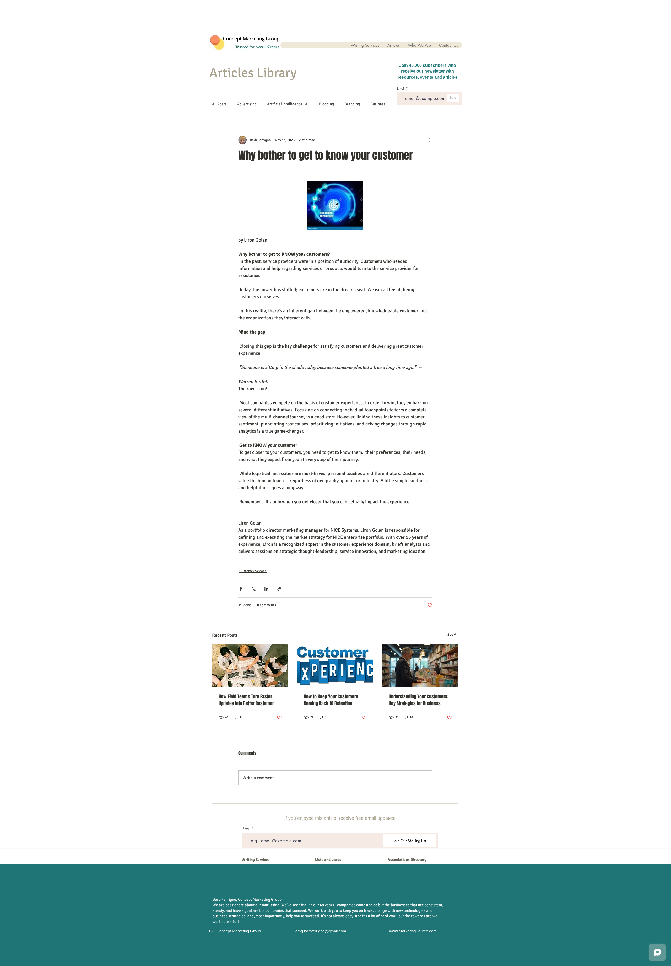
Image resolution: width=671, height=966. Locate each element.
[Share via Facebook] (240, 588)
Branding (352, 104)
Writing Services (255, 859)
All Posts (219, 104)
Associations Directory (407, 859)
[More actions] (429, 140)
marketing (270, 905)
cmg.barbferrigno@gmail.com (320, 931)
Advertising (247, 104)
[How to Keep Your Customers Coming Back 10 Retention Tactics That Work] (335, 665)
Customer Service (253, 571)
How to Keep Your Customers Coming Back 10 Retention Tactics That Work (331, 700)
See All (452, 634)
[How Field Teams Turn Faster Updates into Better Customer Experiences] (250, 665)
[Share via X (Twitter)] (253, 588)
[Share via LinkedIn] (266, 588)
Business (378, 104)
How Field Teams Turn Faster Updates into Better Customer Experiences (246, 700)
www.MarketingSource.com (413, 931)
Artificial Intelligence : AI (288, 104)
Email (246, 829)
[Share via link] (279, 588)
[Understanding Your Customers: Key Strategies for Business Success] (420, 665)
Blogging (326, 104)
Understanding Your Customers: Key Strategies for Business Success (418, 700)
